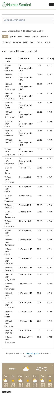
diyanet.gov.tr (32, 353)
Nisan (27, 36)
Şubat (13, 36)
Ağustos (17, 42)
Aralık (47, 42)
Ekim (32, 42)
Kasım (39, 42)
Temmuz (7, 42)
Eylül (25, 42)
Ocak (5, 36)
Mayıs (35, 36)
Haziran (44, 36)
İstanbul (6, 392)
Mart (20, 36)
